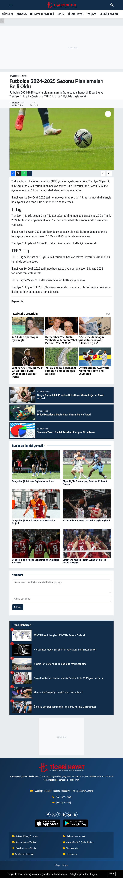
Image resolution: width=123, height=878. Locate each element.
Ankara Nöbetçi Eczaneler (27, 836)
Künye (57, 865)
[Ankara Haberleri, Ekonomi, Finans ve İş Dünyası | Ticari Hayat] (61, 5)
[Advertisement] (61, 736)
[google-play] (75, 823)
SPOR (60, 13)
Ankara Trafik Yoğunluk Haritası (80, 842)
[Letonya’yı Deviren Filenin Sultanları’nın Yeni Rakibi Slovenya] (87, 542)
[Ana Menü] (10, 4)
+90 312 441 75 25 (63, 796)
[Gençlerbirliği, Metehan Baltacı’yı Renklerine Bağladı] (36, 503)
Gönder (17, 607)
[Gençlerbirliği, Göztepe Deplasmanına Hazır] (36, 464)
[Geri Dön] (2, 20)
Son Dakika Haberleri (24, 854)
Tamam (111, 874)
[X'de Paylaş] (18, 173)
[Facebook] (48, 814)
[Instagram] (58, 814)
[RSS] (75, 814)
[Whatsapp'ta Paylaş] (24, 173)
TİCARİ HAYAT (76, 13)
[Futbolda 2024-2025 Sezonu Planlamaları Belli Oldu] (61, 139)
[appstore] (47, 823)
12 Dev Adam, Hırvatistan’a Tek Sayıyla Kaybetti (86, 520)
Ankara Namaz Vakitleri (26, 842)
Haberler (13, 76)
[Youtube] (69, 814)
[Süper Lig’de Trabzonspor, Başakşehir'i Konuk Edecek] (87, 464)
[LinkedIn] (64, 814)
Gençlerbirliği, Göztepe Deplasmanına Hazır (33, 481)
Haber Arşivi (72, 854)
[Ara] (112, 4)
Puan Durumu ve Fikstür (25, 848)
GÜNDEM (7, 13)
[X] (53, 814)
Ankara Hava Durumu (76, 836)
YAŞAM (91, 13)
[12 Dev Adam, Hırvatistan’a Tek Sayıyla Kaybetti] (87, 503)
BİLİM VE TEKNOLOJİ (42, 13)
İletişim (65, 865)
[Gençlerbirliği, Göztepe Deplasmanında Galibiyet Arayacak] (36, 542)
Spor (24, 76)
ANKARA (21, 13)
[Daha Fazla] (29, 173)
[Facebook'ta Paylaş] (13, 173)
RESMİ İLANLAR (108, 13)
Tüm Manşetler (72, 848)
